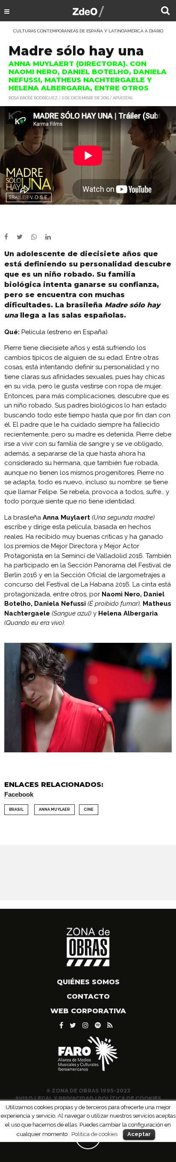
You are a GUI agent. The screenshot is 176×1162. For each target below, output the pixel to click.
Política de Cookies (129, 1098)
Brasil (16, 809)
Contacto (88, 996)
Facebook (18, 794)
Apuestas (122, 97)
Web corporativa (88, 1011)
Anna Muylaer (54, 809)
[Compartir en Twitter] (24, 237)
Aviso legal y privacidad (54, 1098)
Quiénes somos (88, 982)
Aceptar (139, 1134)
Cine (89, 809)
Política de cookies (94, 1133)
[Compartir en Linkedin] (51, 237)
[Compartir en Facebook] (10, 237)
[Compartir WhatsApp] (37, 237)
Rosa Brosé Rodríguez (33, 97)
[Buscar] (165, 11)
